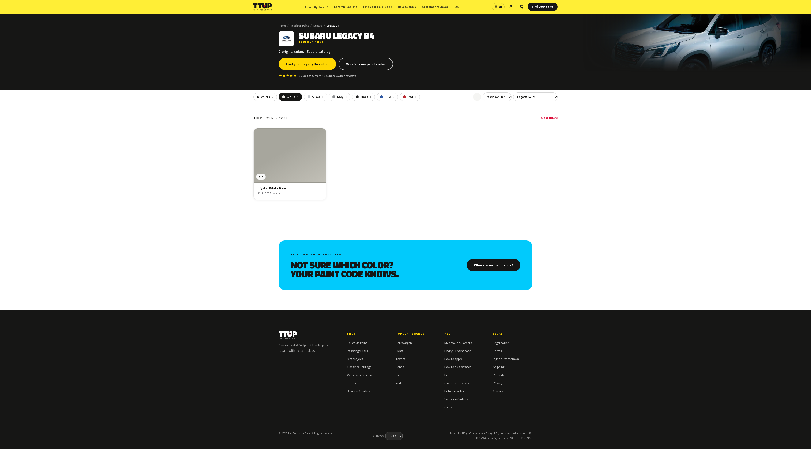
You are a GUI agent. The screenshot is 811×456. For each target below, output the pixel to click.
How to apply (407, 6)
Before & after (454, 391)
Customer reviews (435, 6)
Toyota (401, 359)
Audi (398, 383)
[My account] (511, 7)
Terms (497, 351)
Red (412, 97)
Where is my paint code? (365, 63)
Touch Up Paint (316, 7)
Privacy (497, 383)
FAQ (456, 6)
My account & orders (458, 343)
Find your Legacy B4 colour (307, 63)
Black (365, 97)
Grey (342, 97)
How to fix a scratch (457, 367)
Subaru (317, 25)
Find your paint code (377, 6)
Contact (449, 407)
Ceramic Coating (345, 6)
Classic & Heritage (359, 367)
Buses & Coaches (358, 391)
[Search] (477, 97)
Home (282, 25)
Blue (389, 97)
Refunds (499, 375)
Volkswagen (404, 343)
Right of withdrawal (506, 359)
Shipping (498, 367)
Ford (398, 375)
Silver (318, 97)
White (293, 97)
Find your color (542, 6)
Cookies (498, 391)
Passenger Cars (357, 351)
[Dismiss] (18, 447)
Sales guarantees (456, 399)
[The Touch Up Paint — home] (262, 7)
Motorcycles (355, 359)
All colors (265, 97)
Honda (400, 367)
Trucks (351, 383)
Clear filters (549, 117)
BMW (399, 351)
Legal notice (501, 343)
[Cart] (521, 7)
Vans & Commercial (360, 375)
